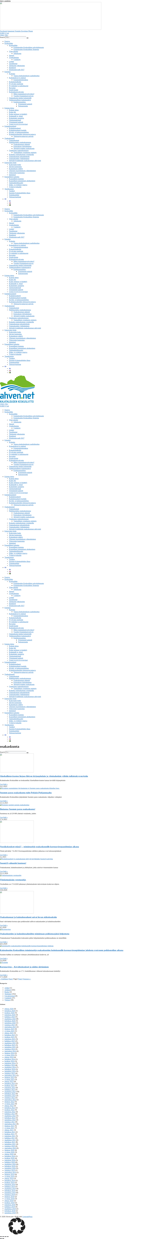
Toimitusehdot (14, 195)
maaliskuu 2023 (10, 1092)
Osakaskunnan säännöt (22, 144)
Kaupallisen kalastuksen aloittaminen (22, 181)
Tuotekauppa (9, 189)
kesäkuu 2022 (9, 1110)
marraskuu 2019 (10, 1172)
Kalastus (7, 72)
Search (2, 37)
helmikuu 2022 (9, 1118)
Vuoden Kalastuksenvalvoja (23, 96)
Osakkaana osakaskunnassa (19, 150)
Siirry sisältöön (5, 1)
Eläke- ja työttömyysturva (18, 185)
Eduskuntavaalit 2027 (16, 70)
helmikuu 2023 (9, 1094)
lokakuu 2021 (9, 1126)
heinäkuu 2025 (9, 1035)
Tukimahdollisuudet (16, 183)
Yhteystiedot (13, 51)
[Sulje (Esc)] (8, 1236)
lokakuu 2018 (9, 1197)
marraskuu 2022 (10, 1100)
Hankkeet (12, 68)
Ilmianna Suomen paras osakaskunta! (17, 809)
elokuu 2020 (8, 1154)
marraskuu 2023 (10, 1075)
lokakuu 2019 (9, 1174)
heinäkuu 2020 (9, 1156)
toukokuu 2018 (9, 1205)
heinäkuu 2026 (9, 1011)
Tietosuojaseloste (15, 197)
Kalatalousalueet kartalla (17, 130)
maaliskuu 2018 (10, 1209)
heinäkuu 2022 (9, 1108)
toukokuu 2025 (9, 1039)
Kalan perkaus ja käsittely (18, 114)
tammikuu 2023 (10, 1096)
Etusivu (7, 41)
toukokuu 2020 (9, 1160)
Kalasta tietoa (9, 108)
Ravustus (12, 88)
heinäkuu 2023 (9, 1083)
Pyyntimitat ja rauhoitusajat (18, 86)
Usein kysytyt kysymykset (18, 124)
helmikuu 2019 (9, 1191)
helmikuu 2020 (9, 1166)
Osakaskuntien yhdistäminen (19, 159)
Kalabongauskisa (20, 102)
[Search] (27, 752)
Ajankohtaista (14, 57)
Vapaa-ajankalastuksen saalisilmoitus (26, 76)
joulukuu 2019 (9, 1170)
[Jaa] (5, 1236)
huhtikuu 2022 (9, 1114)
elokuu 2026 (8, 1009)
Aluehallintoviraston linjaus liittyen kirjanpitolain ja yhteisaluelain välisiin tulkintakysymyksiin (44, 776)
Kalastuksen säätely (16, 169)
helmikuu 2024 (9, 1069)
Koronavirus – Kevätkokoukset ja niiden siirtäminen (24, 967)
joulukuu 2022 (9, 1098)
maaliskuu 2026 (10, 1019)
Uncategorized (9, 996)
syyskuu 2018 (9, 1199)
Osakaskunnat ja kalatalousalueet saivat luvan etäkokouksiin (28, 917)
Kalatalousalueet (10, 126)
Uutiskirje (17, 60)
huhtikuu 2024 (9, 1065)
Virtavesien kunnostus (17, 173)
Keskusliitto (8, 43)
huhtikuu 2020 (9, 1162)
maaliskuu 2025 (10, 1043)
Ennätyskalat (13, 90)
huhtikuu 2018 (9, 1207)
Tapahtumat (13, 64)
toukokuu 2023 (9, 1087)
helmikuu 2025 (9, 1045)
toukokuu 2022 (9, 1112)
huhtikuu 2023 (9, 1089)
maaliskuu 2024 (10, 1067)
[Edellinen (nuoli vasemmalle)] (1, 1238)
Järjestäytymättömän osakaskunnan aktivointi (25, 161)
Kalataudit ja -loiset (16, 116)
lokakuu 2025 (9, 1029)
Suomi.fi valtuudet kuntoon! (13, 863)
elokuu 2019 (8, 1178)
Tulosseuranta (23, 106)
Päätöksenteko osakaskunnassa (20, 142)
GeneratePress (27, 1217)
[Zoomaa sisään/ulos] (1, 1236)
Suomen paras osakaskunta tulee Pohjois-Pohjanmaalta (26, 792)
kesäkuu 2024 (9, 1061)
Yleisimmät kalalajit (25, 104)
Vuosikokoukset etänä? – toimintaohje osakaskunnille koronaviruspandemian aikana (39, 846)
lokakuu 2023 (9, 1077)
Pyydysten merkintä (16, 84)
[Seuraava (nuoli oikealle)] (3, 1238)
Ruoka (6, 992)
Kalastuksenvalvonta (16, 92)
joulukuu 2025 (9, 1025)
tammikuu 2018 (10, 1213)
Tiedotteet (7, 994)
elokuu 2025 (8, 1033)
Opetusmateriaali (15, 120)
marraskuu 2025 (10, 1027)
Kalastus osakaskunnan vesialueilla (21, 154)
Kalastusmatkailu (15, 82)
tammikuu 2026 (10, 1023)
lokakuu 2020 (9, 1150)
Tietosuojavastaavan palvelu (23, 136)
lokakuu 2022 (9, 1102)
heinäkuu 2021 (9, 1132)
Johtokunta (17, 53)
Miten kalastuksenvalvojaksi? (24, 94)
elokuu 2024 (8, 1057)
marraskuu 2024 (10, 1051)
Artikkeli (7, 990)
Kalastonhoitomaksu (21, 80)
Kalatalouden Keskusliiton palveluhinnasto (29, 47)
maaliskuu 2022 (10, 1116)
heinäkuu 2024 (9, 1059)
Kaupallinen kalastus (11, 177)
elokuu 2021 (8, 1130)
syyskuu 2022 (9, 1104)
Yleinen (7, 1000)
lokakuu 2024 (9, 1053)
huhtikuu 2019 (9, 1186)
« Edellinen (4, 979)
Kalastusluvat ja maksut (17, 78)
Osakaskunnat (9, 138)
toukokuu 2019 (9, 1184)
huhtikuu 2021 (9, 1138)
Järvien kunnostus (15, 167)
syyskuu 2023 (9, 1079)
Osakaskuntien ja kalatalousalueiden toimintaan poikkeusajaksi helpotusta (34, 934)
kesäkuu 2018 (9, 1203)
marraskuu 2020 (10, 1148)
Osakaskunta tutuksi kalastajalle (20, 98)
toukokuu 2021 (9, 1136)
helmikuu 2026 (9, 1021)
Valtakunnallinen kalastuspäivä (20, 100)
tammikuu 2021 (10, 1144)
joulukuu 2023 (9, 1073)
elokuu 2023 (8, 1081)
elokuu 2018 (8, 1201)
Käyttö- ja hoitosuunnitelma (19, 132)
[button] (72, 1226)
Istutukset (12, 175)
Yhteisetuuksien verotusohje (13, 880)
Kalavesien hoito (10, 163)
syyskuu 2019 (9, 1176)
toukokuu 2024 (9, 1063)
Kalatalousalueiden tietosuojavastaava (22, 134)
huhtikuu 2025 (9, 1041)
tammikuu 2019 (10, 1193)
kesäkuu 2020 (9, 1158)
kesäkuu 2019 (9, 1182)
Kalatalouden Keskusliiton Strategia (26, 49)
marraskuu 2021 (10, 1124)
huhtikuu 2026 (9, 1017)
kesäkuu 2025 (9, 1037)
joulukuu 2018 (9, 1195)
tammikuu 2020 (10, 1168)
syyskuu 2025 (9, 1031)
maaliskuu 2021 (10, 1140)
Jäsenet (11, 55)
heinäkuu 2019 (9, 1180)
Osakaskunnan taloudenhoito (19, 156)
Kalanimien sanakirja (16, 118)
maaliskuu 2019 (10, 1188)
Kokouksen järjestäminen (23, 146)
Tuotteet (12, 191)
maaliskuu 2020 (10, 1164)
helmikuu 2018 (9, 1211)
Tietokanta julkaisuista (17, 66)
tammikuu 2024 (10, 1071)
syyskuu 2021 (9, 1128)
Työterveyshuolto (15, 187)
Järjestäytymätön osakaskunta (24, 148)
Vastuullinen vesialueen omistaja (25, 152)
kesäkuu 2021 (9, 1134)
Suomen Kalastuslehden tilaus (19, 193)
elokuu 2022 (8, 1106)
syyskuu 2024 (9, 1055)
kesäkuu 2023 (9, 1085)
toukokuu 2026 (9, 1015)
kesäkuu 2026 (9, 1013)
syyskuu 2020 (9, 1152)
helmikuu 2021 (9, 1142)
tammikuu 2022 (10, 1120)
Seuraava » (27, 979)
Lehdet (11, 62)
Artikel (6, 988)
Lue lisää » (4, 784)
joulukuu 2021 (9, 1122)
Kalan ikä (12, 112)
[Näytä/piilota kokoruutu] (3, 1236)
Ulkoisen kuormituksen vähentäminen (22, 171)
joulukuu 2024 (9, 1049)
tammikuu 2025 (10, 1047)
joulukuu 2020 (9, 1146)
